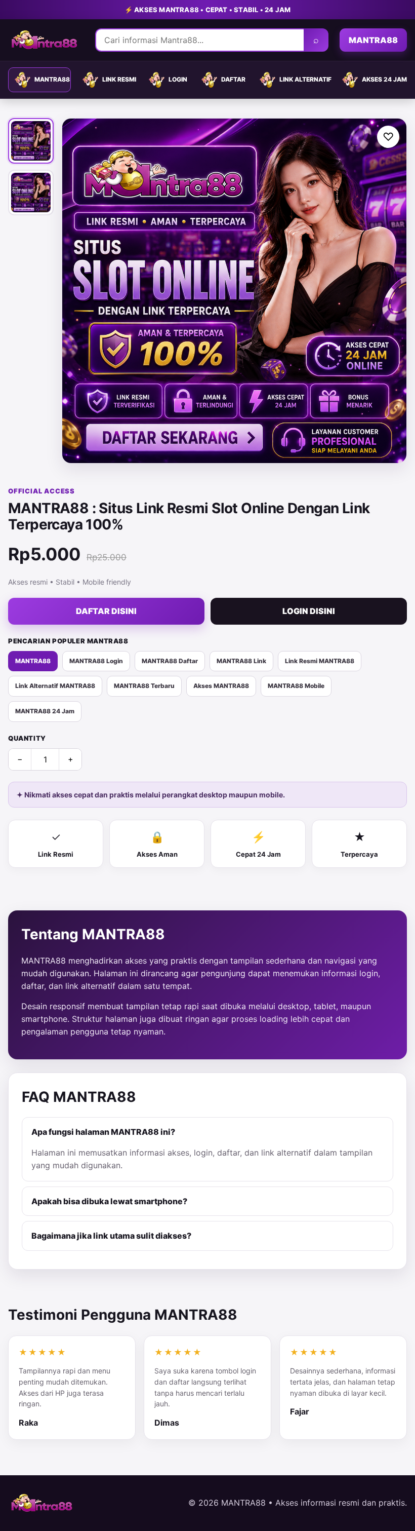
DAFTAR (233, 79)
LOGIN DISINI (308, 611)
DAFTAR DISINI (106, 611)
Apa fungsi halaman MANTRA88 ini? (103, 1132)
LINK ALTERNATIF (305, 79)
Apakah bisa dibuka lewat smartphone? (109, 1201)
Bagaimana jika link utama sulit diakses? (111, 1236)
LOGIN (178, 79)
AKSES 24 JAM (384, 79)
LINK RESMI (119, 79)
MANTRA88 (373, 40)
